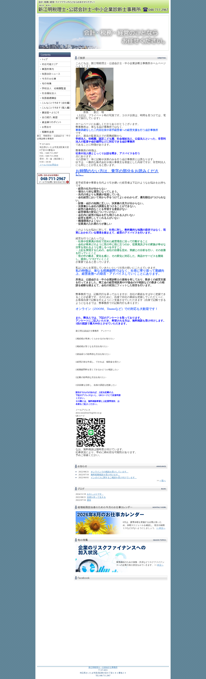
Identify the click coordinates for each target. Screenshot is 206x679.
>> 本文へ (160, 528)
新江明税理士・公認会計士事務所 (103, 667)
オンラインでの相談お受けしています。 (109, 471)
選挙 (89, 500)
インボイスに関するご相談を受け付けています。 (114, 477)
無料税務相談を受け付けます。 (105, 474)
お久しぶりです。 (95, 494)
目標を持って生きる (96, 497)
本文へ (160, 565)
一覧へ (162, 480)
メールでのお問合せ (49, 165)
